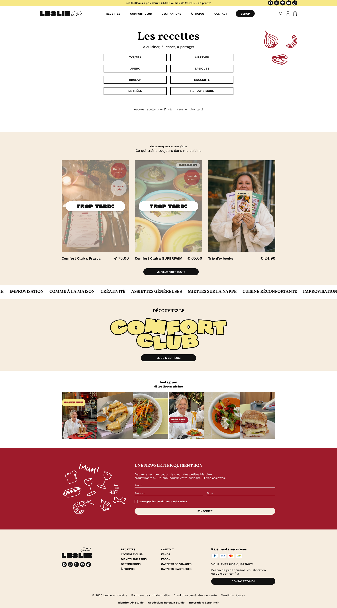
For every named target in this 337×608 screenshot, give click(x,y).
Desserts (202, 79)
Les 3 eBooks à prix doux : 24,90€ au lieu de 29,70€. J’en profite (168, 2)
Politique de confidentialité (150, 595)
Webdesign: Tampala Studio (165, 602)
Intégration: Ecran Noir (203, 602)
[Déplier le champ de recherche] (281, 13)
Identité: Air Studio (131, 602)
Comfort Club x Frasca (81, 258)
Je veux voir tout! (171, 271)
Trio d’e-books (220, 258)
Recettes (113, 13)
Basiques (201, 68)
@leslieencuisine (168, 386)
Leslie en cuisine (115, 595)
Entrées (135, 91)
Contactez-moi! (243, 581)
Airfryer (202, 57)
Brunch (135, 79)
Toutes (135, 57)
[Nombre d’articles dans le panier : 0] (294, 13)
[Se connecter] (288, 13)
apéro (135, 68)
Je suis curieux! (169, 357)
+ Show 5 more (202, 91)
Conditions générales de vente (195, 595)
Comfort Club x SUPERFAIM (158, 258)
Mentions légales (233, 595)
